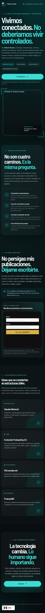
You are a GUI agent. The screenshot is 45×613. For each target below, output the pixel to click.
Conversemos (21, 76)
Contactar (21, 584)
